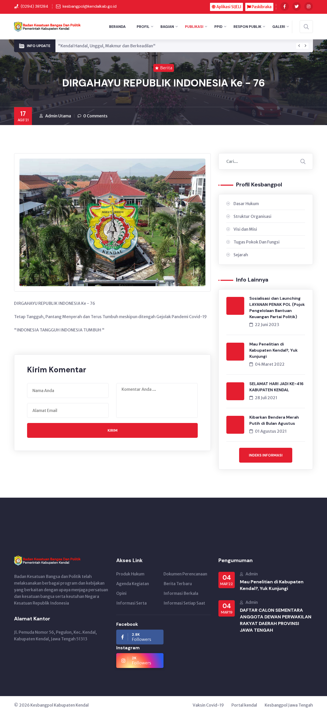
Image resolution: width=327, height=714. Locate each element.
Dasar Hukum (246, 203)
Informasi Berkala (181, 593)
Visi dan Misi (245, 229)
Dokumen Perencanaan (185, 573)
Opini (121, 593)
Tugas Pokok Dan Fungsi (256, 241)
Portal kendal (244, 705)
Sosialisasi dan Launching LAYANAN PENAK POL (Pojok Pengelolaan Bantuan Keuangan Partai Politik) (277, 307)
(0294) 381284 (34, 6)
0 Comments (95, 115)
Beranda (117, 26)
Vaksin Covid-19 (208, 705)
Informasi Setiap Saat (184, 603)
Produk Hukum (130, 573)
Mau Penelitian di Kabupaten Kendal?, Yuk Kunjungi (273, 350)
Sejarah (240, 254)
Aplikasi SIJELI (228, 6)
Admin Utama (58, 115)
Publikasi (194, 26)
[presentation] (299, 46)
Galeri (278, 26)
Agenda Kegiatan (132, 583)
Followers (141, 637)
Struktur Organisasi (252, 216)
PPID (218, 26)
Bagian (167, 26)
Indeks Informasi (266, 455)
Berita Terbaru (178, 583)
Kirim (113, 430)
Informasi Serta (131, 603)
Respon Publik (247, 26)
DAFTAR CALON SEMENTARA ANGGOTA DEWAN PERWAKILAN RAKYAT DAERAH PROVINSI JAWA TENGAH (275, 620)
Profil (143, 26)
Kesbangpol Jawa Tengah (289, 705)
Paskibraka (261, 6)
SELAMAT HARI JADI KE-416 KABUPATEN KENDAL (276, 387)
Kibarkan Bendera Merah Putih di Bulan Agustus (274, 420)
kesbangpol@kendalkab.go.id (89, 6)
